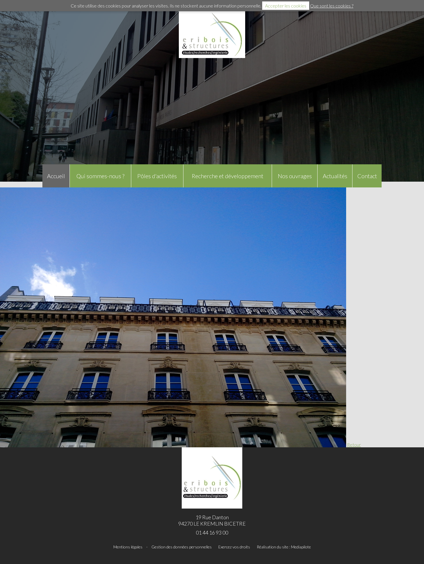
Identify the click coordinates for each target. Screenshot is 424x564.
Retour (354, 444)
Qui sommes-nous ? (100, 175)
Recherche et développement (227, 175)
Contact (367, 175)
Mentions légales (127, 546)
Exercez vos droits (234, 546)
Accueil (56, 175)
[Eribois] (212, 34)
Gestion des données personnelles (181, 546)
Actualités (335, 175)
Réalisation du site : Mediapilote (284, 546)
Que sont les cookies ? (331, 5)
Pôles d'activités (157, 175)
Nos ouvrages (295, 175)
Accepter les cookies (285, 5)
